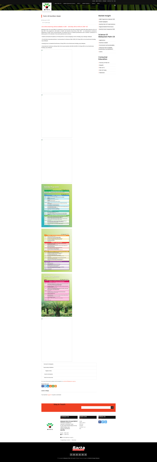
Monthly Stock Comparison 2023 (107, 29)
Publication (102, 72)
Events (93, 3)
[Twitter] (45, 386)
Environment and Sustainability (106, 45)
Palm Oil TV (102, 67)
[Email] (53, 386)
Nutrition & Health (103, 42)
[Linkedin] (48, 386)
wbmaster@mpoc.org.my (67, 437)
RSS (115, 1)
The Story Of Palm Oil (104, 62)
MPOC (78, 3)
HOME (93, 1)
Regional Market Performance (106, 26)
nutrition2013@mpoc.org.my (69, 381)
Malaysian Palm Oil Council (69, 458)
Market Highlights (103, 21)
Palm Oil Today (102, 70)
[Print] (50, 386)
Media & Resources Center (69, 3)
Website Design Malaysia (93, 458)
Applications (102, 40)
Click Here (74, 440)
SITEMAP (104, 1)
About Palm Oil (58, 3)
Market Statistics (86, 3)
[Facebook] (43, 386)
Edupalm (101, 65)
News (98, 3)
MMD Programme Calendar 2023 (107, 19)
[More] (55, 386)
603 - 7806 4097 (65, 433)
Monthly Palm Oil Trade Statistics (107, 24)
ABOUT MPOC (99, 1)
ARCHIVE (81, 424)
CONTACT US (110, 1)
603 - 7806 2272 (65, 434)
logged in (49, 394)
